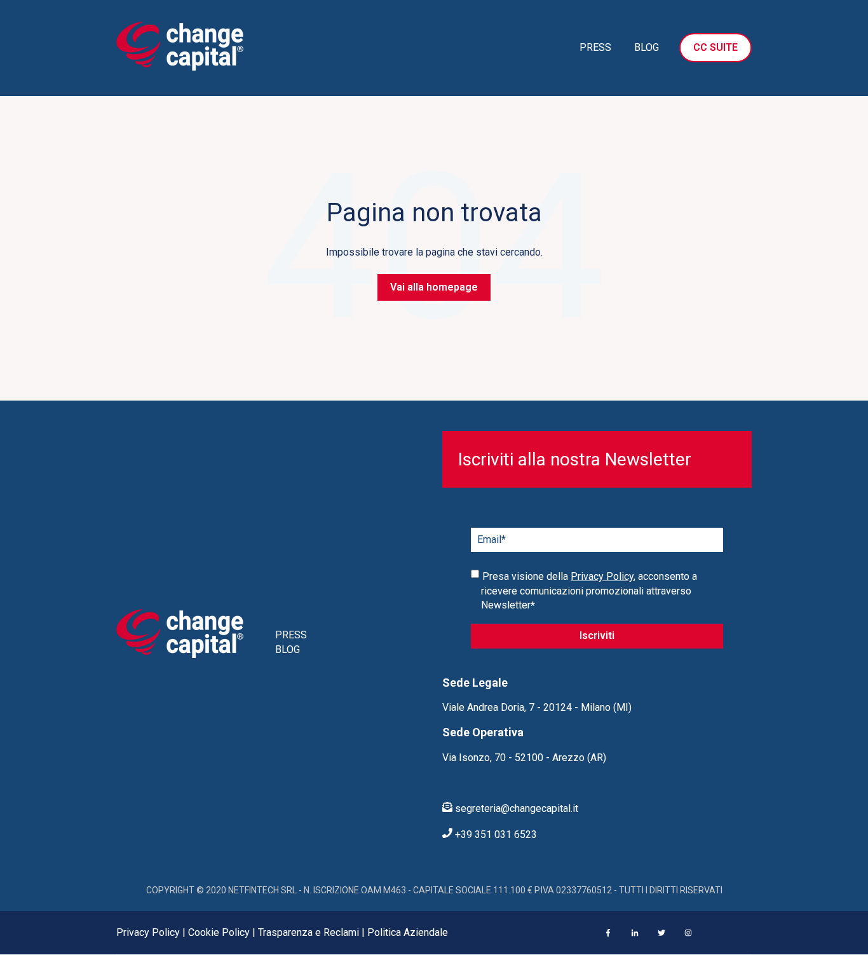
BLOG (646, 47)
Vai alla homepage (434, 287)
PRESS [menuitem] (291, 635)
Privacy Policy (602, 576)
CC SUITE (715, 47)
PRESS (595, 47)
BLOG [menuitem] (287, 649)
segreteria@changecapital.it (515, 808)
